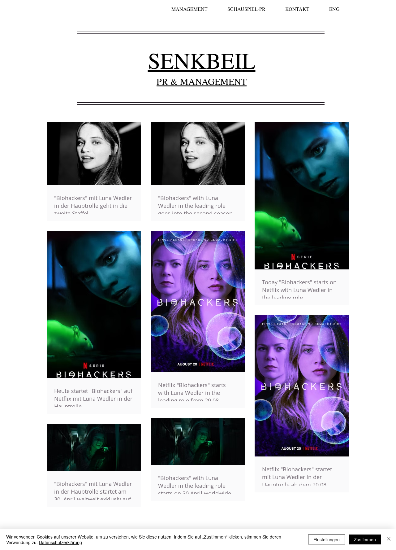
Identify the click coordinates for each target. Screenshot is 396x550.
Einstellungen (326, 539)
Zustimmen (365, 539)
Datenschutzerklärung (60, 542)
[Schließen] (388, 539)
